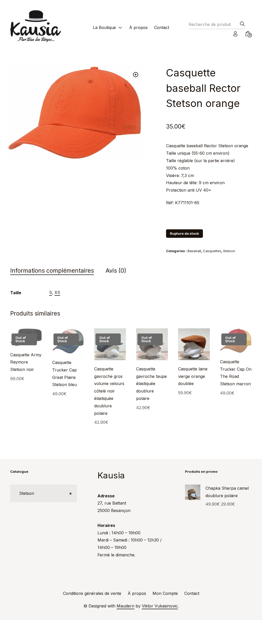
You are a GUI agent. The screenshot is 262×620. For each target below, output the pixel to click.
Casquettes (212, 251)
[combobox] (43, 493)
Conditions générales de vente (92, 593)
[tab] (57, 270)
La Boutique (104, 27)
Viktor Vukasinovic (160, 605)
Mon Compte (165, 593)
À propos (138, 27)
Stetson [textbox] (43, 493)
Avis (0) (115, 270)
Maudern (125, 605)
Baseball (194, 251)
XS (57, 292)
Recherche (240, 25)
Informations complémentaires (52, 270)
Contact (161, 27)
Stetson (229, 251)
